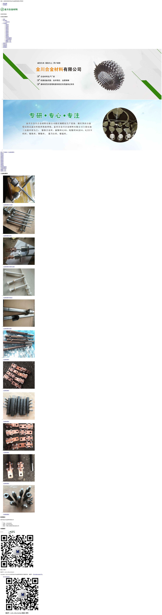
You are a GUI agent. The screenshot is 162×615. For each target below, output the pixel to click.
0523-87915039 (6, 576)
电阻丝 (7, 28)
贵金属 (7, 36)
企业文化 (8, 21)
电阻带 (7, 27)
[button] (11, 532)
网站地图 (5, 3)
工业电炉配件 (9, 39)
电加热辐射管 (9, 37)
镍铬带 (7, 35)
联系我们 (5, 4)
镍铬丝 (7, 31)
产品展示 (5, 23)
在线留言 (5, 45)
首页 (4, 19)
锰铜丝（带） (9, 41)
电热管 (7, 29)
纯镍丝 (7, 33)
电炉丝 (7, 24)
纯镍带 (7, 32)
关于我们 (5, 20)
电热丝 (7, 25)
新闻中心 (5, 43)
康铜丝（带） (9, 40)
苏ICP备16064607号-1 (38, 574)
